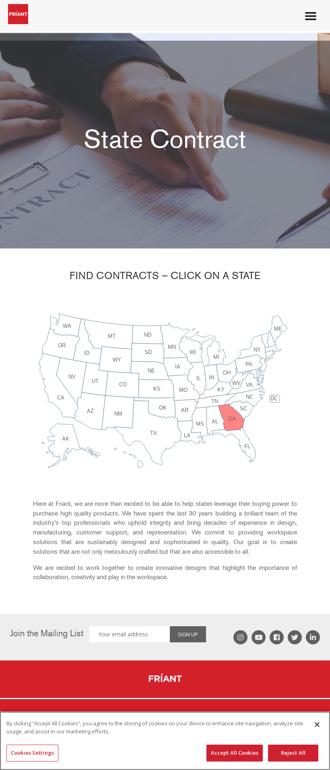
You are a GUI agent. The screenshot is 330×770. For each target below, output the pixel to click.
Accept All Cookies (234, 752)
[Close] (317, 724)
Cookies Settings (32, 752)
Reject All (293, 752)
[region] (165, 741)
